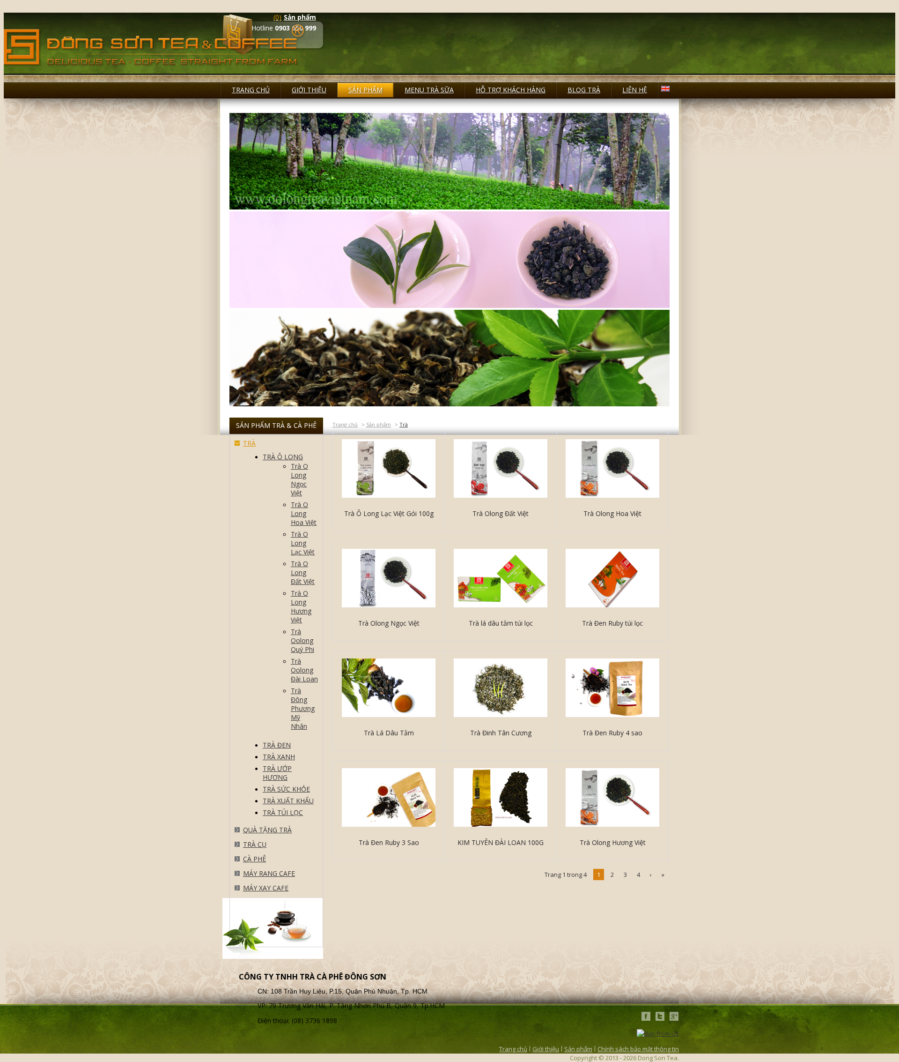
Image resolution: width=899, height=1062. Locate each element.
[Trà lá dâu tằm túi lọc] (500, 579)
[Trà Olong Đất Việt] (500, 469)
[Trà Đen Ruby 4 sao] (612, 688)
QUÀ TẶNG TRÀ (267, 829)
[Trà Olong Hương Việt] (612, 798)
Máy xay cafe (265, 887)
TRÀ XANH (279, 756)
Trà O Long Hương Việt (301, 606)
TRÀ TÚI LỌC (283, 812)
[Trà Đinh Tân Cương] (500, 688)
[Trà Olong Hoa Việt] (612, 469)
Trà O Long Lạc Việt (303, 543)
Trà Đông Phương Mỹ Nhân (303, 708)
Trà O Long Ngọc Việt (299, 479)
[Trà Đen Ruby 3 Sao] (388, 798)
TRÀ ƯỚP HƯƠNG (277, 773)
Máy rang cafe (269, 873)
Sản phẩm (378, 424)
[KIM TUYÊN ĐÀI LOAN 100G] (500, 798)
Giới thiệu (545, 1049)
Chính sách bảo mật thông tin (638, 1049)
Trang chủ (345, 424)
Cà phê (254, 858)
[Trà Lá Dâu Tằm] (388, 688)
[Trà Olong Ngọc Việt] (388, 579)
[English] (665, 89)
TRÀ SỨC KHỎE (286, 789)
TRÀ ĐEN (277, 744)
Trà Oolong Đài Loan (304, 670)
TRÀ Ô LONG (283, 456)
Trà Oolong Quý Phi (302, 640)
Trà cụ (254, 844)
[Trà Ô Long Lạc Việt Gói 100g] (388, 469)
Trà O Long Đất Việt (303, 572)
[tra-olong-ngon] (449, 305)
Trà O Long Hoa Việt (304, 513)
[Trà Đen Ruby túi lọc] (612, 579)
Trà (249, 443)
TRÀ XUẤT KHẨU (288, 800)
